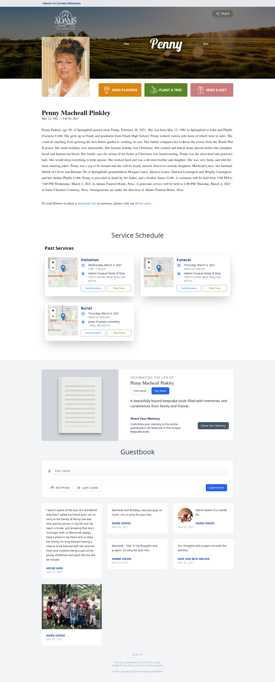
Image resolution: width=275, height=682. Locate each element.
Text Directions (93, 288)
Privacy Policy (127, 665)
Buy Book (160, 391)
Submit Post (216, 487)
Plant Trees (119, 288)
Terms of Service (147, 665)
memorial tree (86, 203)
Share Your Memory (213, 425)
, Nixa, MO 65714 (99, 325)
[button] (63, 268)
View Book (140, 391)
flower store (143, 203)
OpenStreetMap (141, 671)
